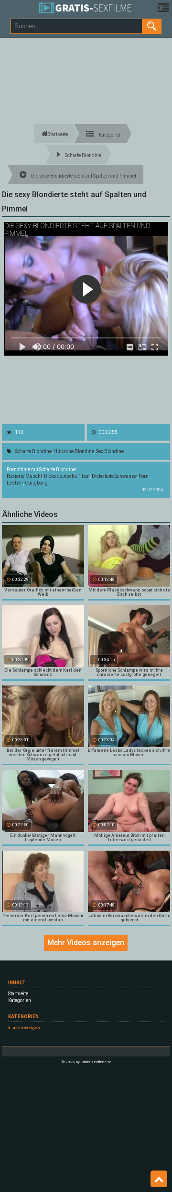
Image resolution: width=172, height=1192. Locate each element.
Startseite (18, 993)
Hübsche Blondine (74, 451)
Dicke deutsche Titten (67, 476)
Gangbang (36, 482)
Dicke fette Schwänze (114, 476)
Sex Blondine (110, 451)
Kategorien (19, 1000)
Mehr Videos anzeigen (85, 942)
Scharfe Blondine (33, 451)
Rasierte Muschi (24, 476)
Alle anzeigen (26, 1028)
